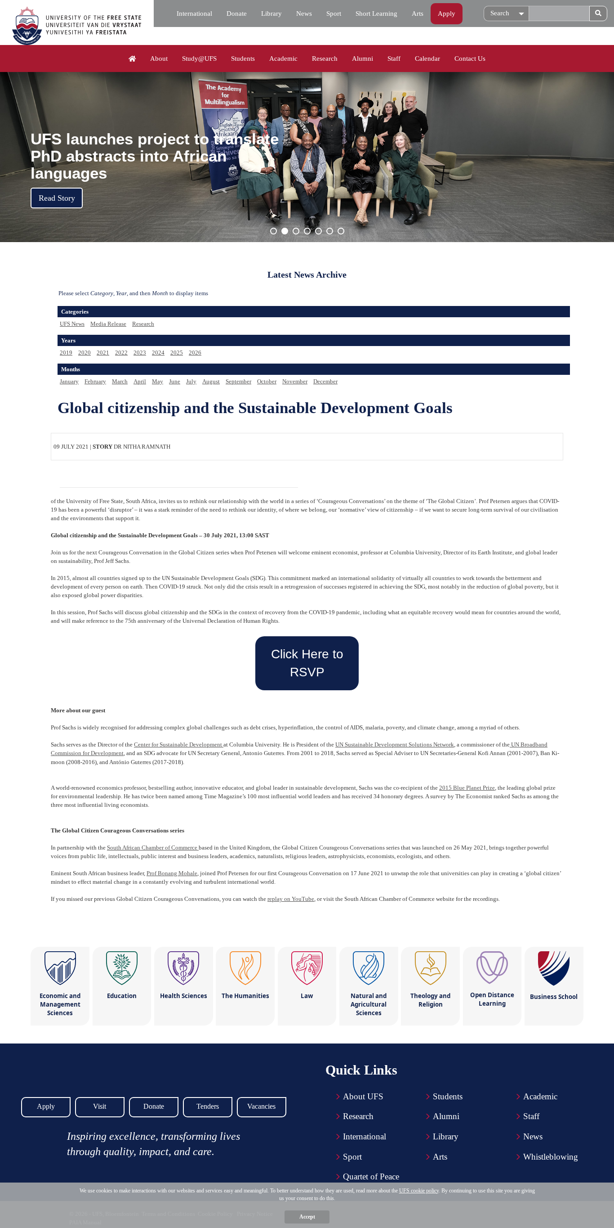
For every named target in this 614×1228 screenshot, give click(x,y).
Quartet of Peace (371, 1176)
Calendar (427, 58)
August (211, 381)
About (159, 58)
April (139, 381)
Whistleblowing (550, 1156)
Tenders (207, 1106)
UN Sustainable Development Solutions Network (394, 744)
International (194, 13)
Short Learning (376, 13)
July (191, 381)
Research (325, 58)
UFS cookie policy (419, 1191)
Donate (237, 13)
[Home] (132, 59)
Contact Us (469, 58)
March (120, 381)
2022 (121, 352)
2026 (195, 352)
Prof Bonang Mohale (172, 873)
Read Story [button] (57, 197)
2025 (176, 352)
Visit (99, 1106)
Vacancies (261, 1106)
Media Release (108, 323)
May (157, 381)
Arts (417, 13)
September (238, 381)
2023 (139, 352)
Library (271, 13)
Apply (446, 13)
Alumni (362, 58)
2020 (84, 352)
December (325, 381)
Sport (333, 13)
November (294, 381)
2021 (103, 352)
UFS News (72, 323)
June (174, 381)
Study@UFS (199, 58)
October (266, 381)
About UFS (363, 1096)
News (304, 13)
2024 (158, 352)
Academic (283, 58)
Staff (393, 58)
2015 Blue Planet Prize (467, 787)
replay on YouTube (290, 898)
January (69, 381)
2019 (66, 352)
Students (243, 58)
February (95, 381)
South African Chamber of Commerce (153, 847)
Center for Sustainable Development (178, 744)
